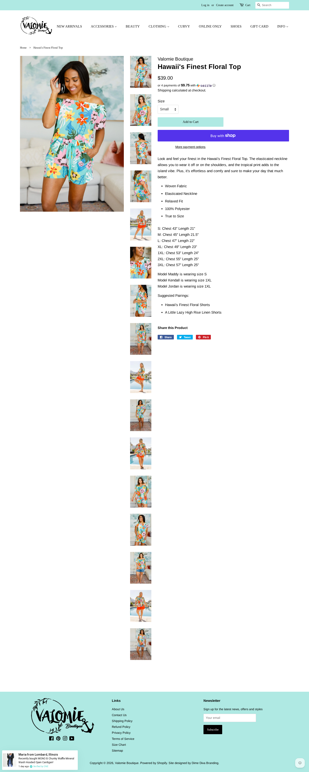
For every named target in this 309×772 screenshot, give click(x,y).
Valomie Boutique (127, 763)
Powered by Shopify (153, 763)
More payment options (190, 147)
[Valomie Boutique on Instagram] (65, 739)
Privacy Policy (121, 732)
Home (23, 47)
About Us (118, 709)
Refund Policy (121, 726)
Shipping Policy (122, 721)
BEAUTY (133, 26)
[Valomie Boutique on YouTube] (71, 739)
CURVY (184, 26)
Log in (205, 5)
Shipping (164, 90)
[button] (223, 85)
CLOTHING (158, 26)
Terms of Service (123, 738)
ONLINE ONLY (210, 26)
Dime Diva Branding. (205, 763)
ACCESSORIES (103, 26)
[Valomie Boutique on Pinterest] (58, 739)
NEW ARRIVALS (69, 26)
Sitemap (117, 750)
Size (161, 101)
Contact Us (119, 715)
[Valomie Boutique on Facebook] (51, 739)
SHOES (236, 26)
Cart (247, 5)
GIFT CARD (259, 26)
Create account (225, 5)
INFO (281, 26)
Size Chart (119, 744)
